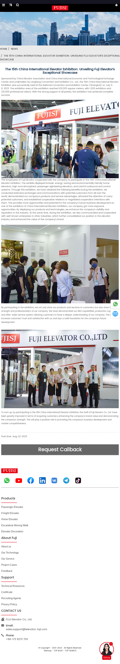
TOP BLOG (58, 650)
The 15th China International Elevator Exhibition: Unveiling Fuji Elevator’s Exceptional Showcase (60, 58)
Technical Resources (13, 586)
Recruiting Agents (11, 598)
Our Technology (10, 552)
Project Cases (9, 565)
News (14, 49)
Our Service (7, 558)
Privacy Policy (9, 604)
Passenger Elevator (12, 507)
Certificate (6, 592)
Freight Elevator (10, 513)
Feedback (6, 571)
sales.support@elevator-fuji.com (26, 627)
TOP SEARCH (70, 650)
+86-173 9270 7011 (17, 637)
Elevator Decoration (12, 531)
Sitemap (47, 650)
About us (6, 546)
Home (3, 49)
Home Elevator (9, 519)
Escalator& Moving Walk (14, 525)
